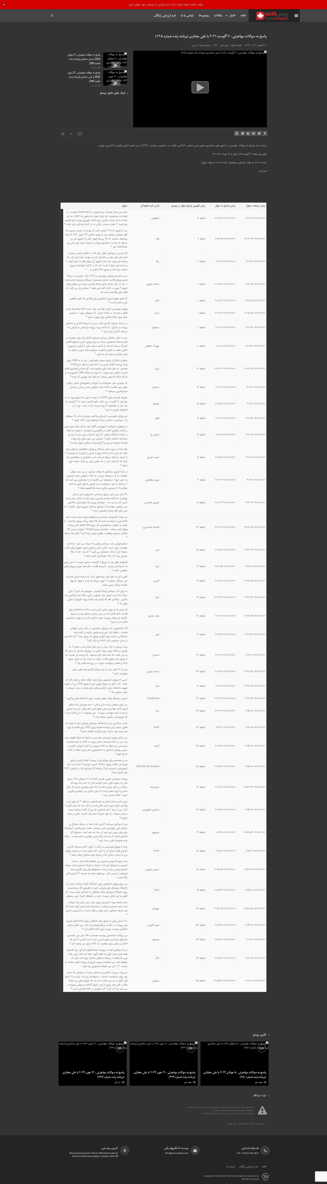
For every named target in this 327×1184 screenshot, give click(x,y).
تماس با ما (187, 15)
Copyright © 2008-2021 (215, 1176)
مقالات (218, 15)
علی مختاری (212, 145)
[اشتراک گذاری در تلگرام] (242, 133)
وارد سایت (236, 1123)
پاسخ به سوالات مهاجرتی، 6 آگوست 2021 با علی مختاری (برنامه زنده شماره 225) (211, 36)
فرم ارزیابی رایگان (165, 15)
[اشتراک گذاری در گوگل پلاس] (253, 133)
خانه (243, 15)
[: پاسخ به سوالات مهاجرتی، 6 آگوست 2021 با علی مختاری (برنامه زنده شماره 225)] (80, 133)
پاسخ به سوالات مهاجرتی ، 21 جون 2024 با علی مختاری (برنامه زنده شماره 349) (84, 77)
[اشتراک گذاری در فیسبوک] (264, 133)
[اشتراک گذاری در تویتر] (259, 133)
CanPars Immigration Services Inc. (243, 1176)
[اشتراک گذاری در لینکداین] (248, 133)
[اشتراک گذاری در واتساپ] (236, 133)
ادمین (194, 45)
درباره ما (231, 1167)
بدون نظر (224, 45)
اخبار (232, 15)
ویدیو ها (204, 15)
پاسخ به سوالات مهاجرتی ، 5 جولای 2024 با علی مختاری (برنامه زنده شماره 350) (84, 59)
